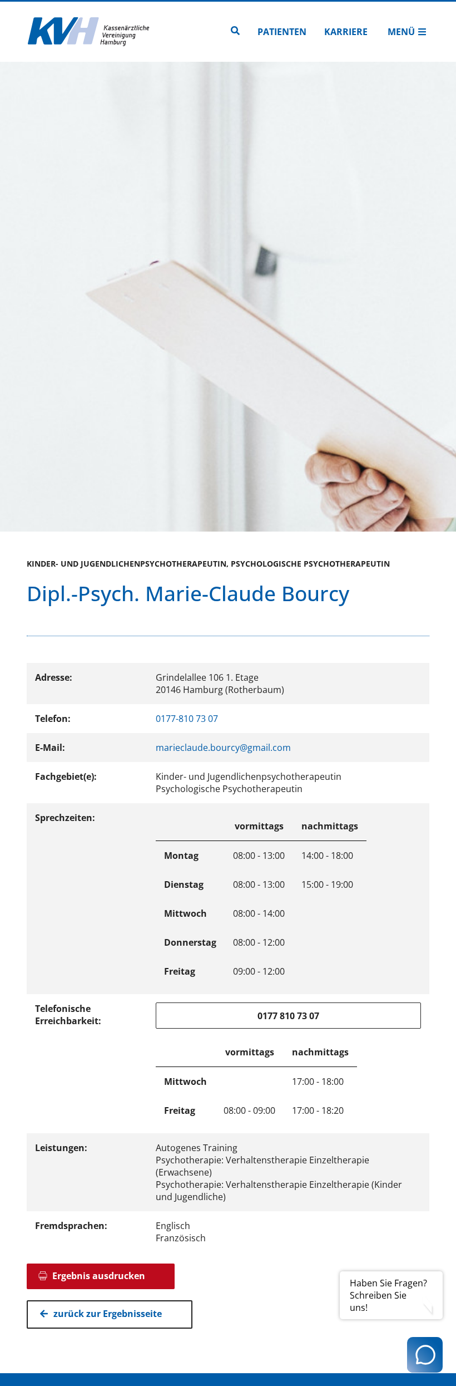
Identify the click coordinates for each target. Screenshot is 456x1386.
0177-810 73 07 (187, 718)
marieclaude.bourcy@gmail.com (223, 747)
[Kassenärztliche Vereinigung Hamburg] (89, 32)
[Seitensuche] (235, 32)
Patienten (281, 32)
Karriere (346, 32)
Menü (401, 32)
